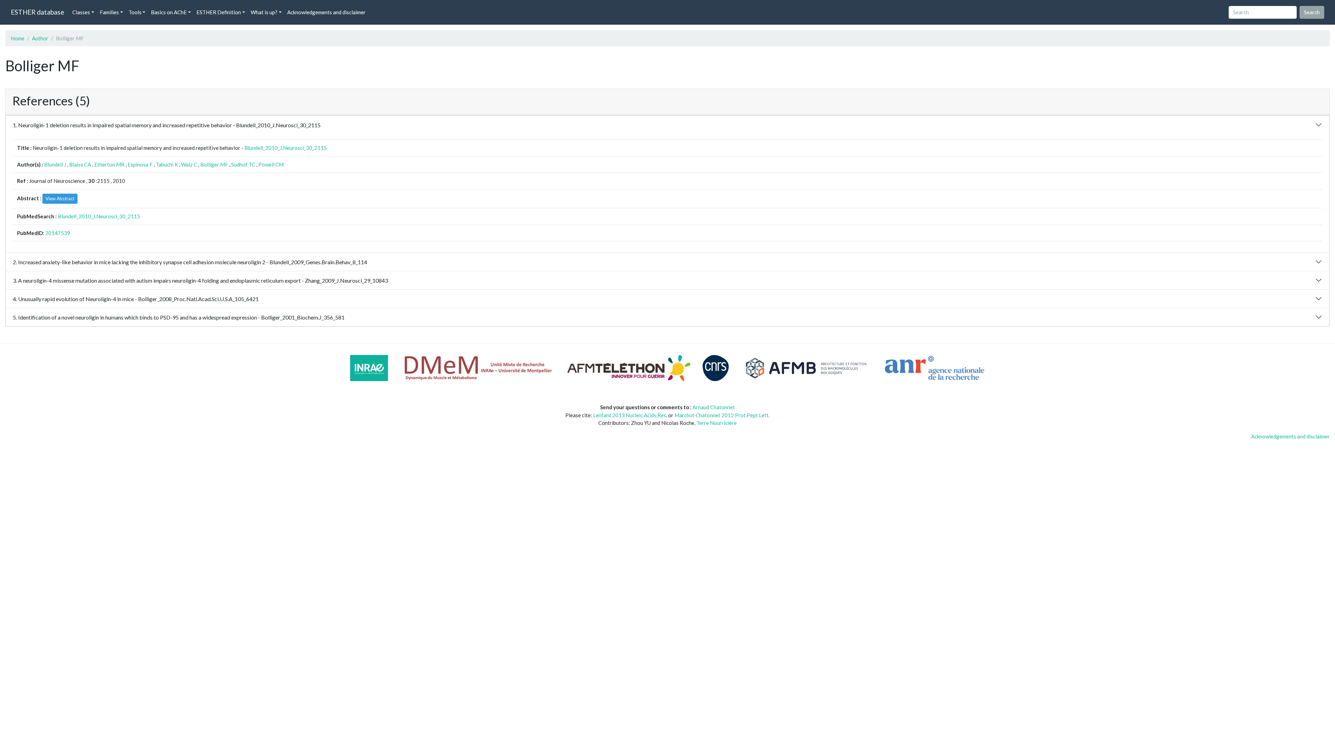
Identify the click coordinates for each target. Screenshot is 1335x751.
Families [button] (109, 12)
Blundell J (55, 164)
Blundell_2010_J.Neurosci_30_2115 (285, 148)
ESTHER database (37, 12)
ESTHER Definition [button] (218, 12)
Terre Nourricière (716, 423)
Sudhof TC (243, 164)
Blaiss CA (80, 164)
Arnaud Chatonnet (714, 407)
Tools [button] (135, 12)
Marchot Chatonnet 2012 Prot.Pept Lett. (722, 415)
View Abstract (60, 198)
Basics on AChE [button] (169, 12)
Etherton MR (109, 164)
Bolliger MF (214, 164)
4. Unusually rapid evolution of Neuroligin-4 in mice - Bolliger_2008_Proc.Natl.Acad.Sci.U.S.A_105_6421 (136, 299)
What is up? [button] (264, 12)
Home (17, 38)
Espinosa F (140, 164)
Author (40, 38)
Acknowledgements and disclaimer (326, 12)
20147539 (57, 233)
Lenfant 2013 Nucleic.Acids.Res (629, 415)
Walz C (189, 164)
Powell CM (271, 164)
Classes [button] (81, 12)
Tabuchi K (167, 164)
